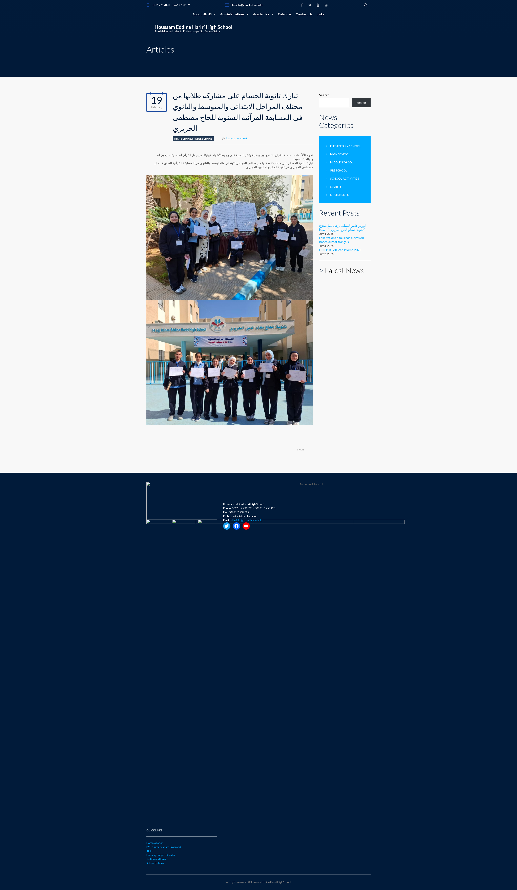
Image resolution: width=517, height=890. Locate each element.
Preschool (338, 170)
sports (336, 186)
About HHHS (202, 14)
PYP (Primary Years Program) (163, 847)
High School (182, 138)
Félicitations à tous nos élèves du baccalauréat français (341, 240)
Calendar (285, 14)
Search (324, 95)
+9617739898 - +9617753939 (171, 5)
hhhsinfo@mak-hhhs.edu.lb (247, 5)
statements (339, 194)
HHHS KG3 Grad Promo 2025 (340, 250)
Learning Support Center (160, 855)
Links (321, 14)
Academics (261, 14)
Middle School (202, 138)
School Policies (155, 863)
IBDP (149, 851)
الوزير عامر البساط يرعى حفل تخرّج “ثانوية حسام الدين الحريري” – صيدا (342, 227)
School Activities (344, 178)
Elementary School (345, 146)
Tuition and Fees (156, 859)
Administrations (232, 14)
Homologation (154, 843)
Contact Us (304, 14)
